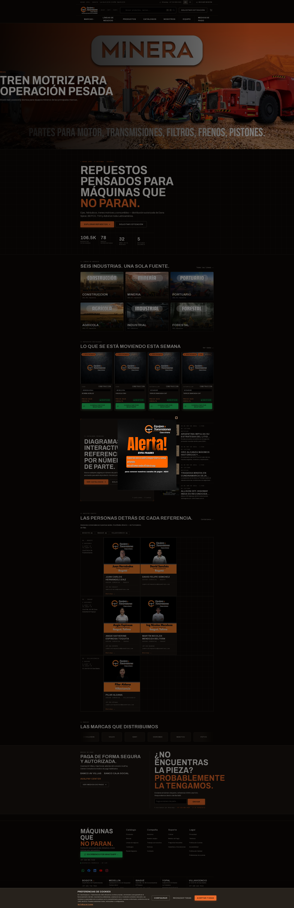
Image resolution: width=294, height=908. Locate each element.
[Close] (174, 420)
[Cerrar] (176, 418)
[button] (147, 455)
